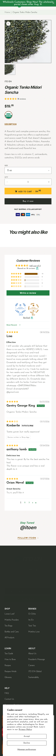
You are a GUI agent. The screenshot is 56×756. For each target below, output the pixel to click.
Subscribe (28, 599)
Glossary (8, 677)
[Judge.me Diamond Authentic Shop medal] (20, 308)
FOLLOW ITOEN (27, 538)
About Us (32, 654)
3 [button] (29, 503)
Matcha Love (34, 632)
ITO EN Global (34, 671)
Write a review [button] (28, 293)
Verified (26, 318)
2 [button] (25, 503)
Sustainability (33, 677)
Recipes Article (10, 671)
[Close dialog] (53, 3)
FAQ (7, 693)
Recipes (8, 665)
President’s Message (36, 659)
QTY (6, 177)
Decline (26, 743)
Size (6, 165)
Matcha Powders (12, 620)
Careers (31, 665)
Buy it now (28, 201)
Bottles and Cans (12, 632)
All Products (9, 638)
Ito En (30, 620)
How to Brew (10, 659)
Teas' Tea (32, 626)
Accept (27, 736)
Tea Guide (9, 654)
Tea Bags (8, 626)
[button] (11, 99)
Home (7, 12)
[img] (12, 332)
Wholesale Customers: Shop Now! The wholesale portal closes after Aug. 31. (28, 3)
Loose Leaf (9, 614)
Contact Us (9, 699)
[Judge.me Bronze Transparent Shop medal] (33, 308)
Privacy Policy (25, 730)
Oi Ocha (32, 614)
